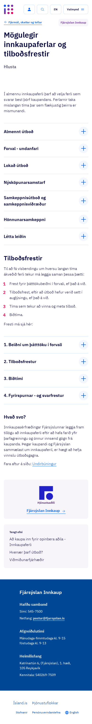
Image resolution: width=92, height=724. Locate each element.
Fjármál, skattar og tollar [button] (25, 22)
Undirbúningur (44, 463)
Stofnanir (21, 712)
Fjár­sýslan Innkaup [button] (43, 510)
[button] (29, 9)
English (74, 712)
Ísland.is (20, 702)
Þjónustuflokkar (45, 702)
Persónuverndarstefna (46, 712)
